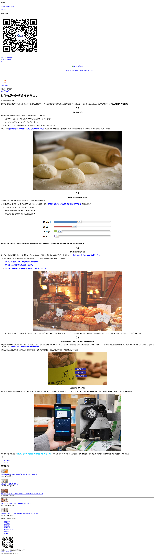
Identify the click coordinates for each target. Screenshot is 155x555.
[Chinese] (5, 81)
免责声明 (7, 524)
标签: (2, 457)
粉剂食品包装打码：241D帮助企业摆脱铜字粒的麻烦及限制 (19, 513)
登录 (4, 85)
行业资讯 (7, 462)
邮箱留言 (3, 9)
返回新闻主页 (5, 91)
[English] (5, 82)
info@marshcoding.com (7, 6)
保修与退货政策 (9, 529)
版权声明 (7, 522)
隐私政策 (7, 526)
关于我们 (7, 531)
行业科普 (7, 460)
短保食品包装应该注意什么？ (10, 484)
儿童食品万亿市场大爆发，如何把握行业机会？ (16, 503)
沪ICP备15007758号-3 (6, 551)
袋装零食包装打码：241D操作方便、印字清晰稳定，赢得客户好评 (22, 494)
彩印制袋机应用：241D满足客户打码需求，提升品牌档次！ (19, 474)
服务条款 (7, 527)
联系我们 (7, 533)
